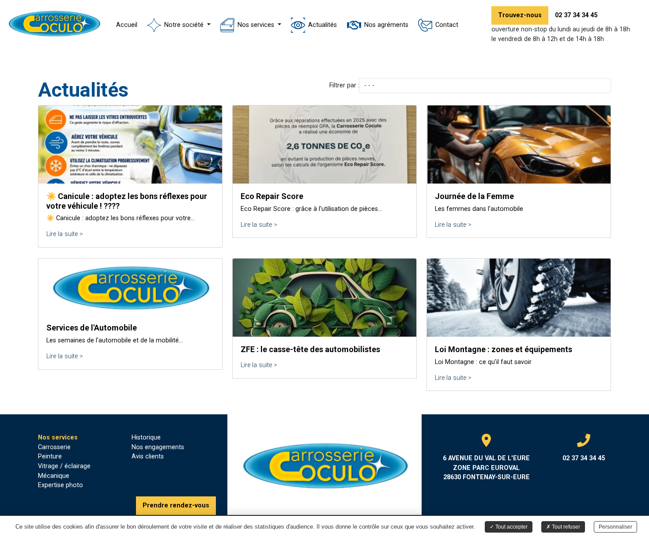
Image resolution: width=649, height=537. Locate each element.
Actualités (322, 25)
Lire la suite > (64, 234)
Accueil (126, 25)
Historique (146, 437)
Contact (446, 25)
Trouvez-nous (520, 15)
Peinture (50, 456)
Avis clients (148, 456)
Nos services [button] (257, 25)
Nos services (58, 437)
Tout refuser (565, 527)
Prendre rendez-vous (176, 505)
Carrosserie (54, 447)
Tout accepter (511, 527)
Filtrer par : (344, 85)
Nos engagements (158, 447)
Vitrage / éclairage (64, 466)
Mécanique (53, 476)
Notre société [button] (184, 25)
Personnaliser (615, 527)
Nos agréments (386, 25)
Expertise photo (60, 485)
